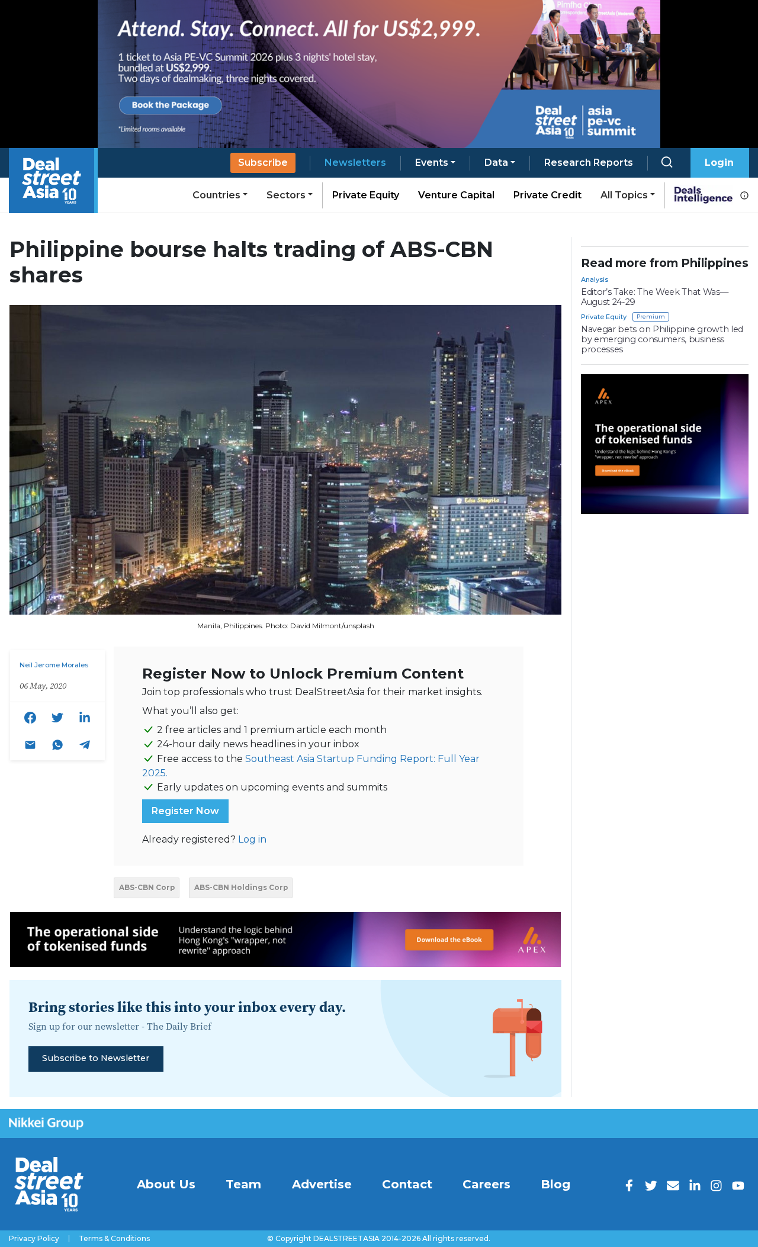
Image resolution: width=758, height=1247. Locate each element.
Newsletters (355, 162)
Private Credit (547, 195)
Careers (486, 1184)
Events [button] (431, 162)
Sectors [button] (286, 195)
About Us (166, 1184)
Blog (555, 1184)
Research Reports (588, 162)
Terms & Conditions (114, 1238)
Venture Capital (456, 195)
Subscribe (263, 162)
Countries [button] (216, 195)
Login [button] (719, 162)
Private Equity (365, 195)
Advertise (322, 1184)
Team (243, 1184)
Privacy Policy (34, 1238)
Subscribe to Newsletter (95, 1058)
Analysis (594, 279)
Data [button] (496, 162)
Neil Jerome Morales (54, 665)
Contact (407, 1184)
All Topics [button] (624, 195)
